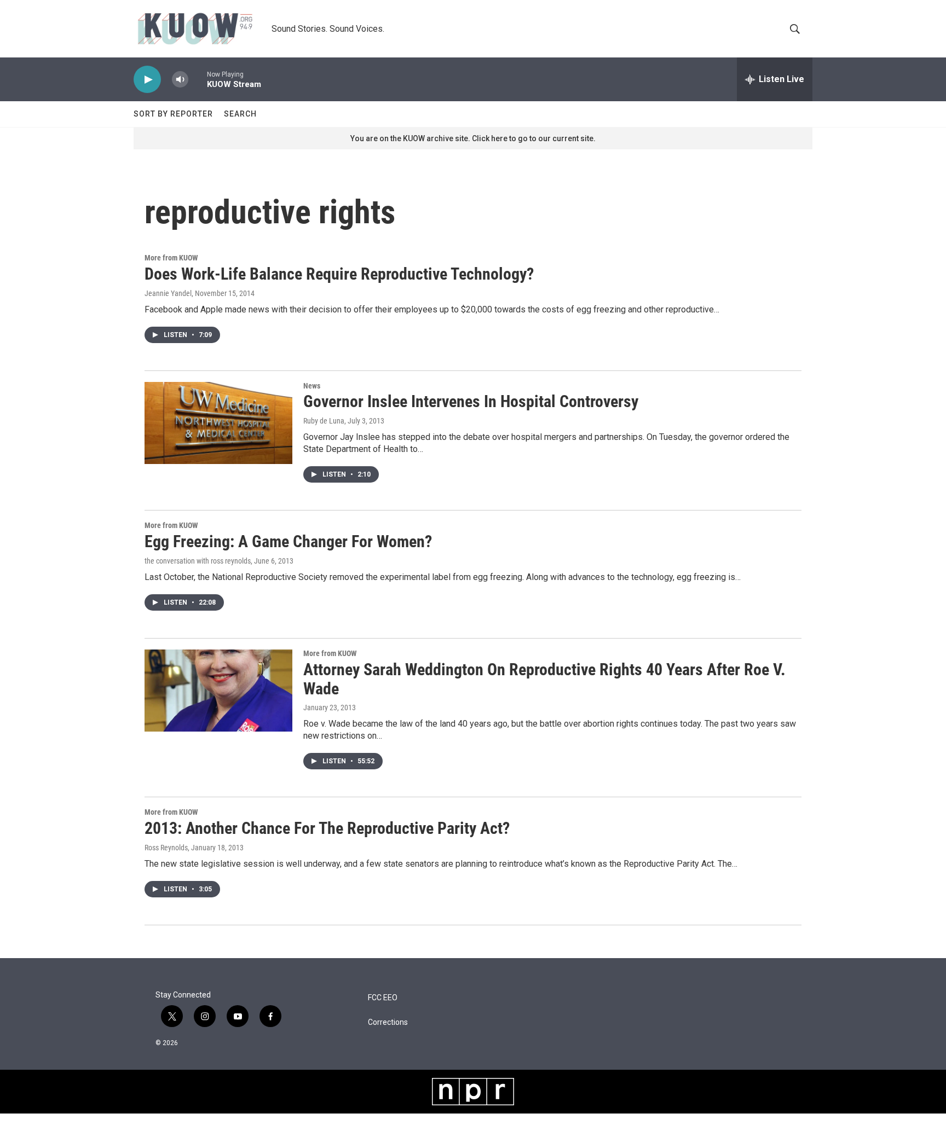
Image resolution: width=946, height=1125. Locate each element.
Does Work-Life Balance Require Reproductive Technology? (339, 273)
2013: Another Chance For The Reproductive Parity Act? (327, 828)
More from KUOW (171, 257)
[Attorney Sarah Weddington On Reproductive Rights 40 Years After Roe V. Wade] (218, 691)
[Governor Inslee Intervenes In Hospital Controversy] (218, 423)
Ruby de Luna (323, 420)
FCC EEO (382, 998)
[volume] (180, 79)
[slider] (197, 79)
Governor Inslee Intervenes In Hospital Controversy (470, 401)
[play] (147, 79)
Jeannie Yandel (168, 293)
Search (240, 113)
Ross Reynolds (166, 847)
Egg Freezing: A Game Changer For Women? (288, 541)
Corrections (388, 1022)
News (311, 385)
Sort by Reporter (173, 113)
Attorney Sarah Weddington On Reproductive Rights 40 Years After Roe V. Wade (544, 679)
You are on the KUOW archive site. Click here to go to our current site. (473, 138)
